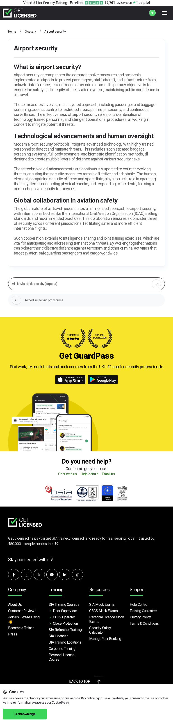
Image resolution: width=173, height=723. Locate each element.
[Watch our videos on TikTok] (77, 574)
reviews (116, 2)
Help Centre (138, 604)
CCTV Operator (64, 617)
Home (12, 31)
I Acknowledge (25, 714)
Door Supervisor (65, 611)
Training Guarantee (143, 611)
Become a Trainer (21, 628)
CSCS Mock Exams (103, 611)
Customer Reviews (22, 611)
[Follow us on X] (39, 574)
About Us (15, 604)
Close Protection (65, 623)
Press (12, 634)
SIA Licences (58, 636)
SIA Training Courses (64, 604)
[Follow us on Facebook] (13, 574)
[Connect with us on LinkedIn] (64, 574)
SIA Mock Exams (101, 604)
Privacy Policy (140, 617)
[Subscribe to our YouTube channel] (52, 574)
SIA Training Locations (65, 642)
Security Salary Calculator (100, 630)
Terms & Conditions (144, 623)
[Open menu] (164, 13)
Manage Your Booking (105, 639)
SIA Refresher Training (65, 630)
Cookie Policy (60, 702)
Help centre (89, 474)
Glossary (30, 31)
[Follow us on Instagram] (26, 574)
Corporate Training (62, 648)
